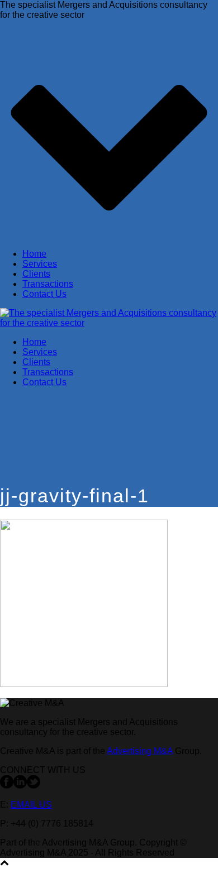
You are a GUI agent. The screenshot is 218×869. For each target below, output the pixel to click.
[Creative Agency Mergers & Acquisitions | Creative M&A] (109, 323)
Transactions (47, 284)
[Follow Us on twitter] (33, 785)
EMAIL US (31, 804)
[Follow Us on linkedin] (20, 785)
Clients (36, 274)
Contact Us (44, 294)
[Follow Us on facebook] (6, 785)
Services (39, 263)
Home (34, 253)
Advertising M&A (140, 751)
